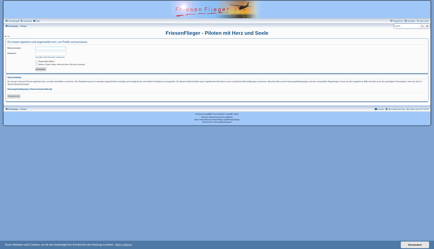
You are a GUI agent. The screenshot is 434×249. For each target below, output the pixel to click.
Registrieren (13, 96)
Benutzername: (14, 48)
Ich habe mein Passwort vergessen (50, 57)
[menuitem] (26, 21)
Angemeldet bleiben (46, 61)
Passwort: (11, 53)
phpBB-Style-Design (232, 120)
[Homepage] (217, 9)
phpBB (208, 114)
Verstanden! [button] (415, 244)
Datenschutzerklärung (41, 89)
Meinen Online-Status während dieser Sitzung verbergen (61, 64)
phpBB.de (229, 117)
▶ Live (7, 36)
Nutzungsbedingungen (18, 89)
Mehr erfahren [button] (123, 244)
